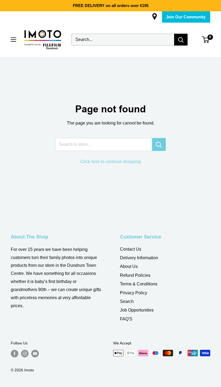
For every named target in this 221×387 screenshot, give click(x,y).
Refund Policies (135, 275)
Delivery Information (139, 257)
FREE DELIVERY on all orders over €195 (111, 5)
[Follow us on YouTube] (35, 353)
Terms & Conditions (138, 284)
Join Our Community (185, 17)
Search (127, 301)
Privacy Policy (133, 293)
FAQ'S (126, 319)
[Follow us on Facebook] (14, 353)
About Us (129, 266)
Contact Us (130, 249)
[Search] (181, 40)
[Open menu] (13, 39)
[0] (205, 39)
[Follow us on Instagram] (25, 353)
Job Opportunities (137, 310)
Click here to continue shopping (110, 161)
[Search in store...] (159, 144)
